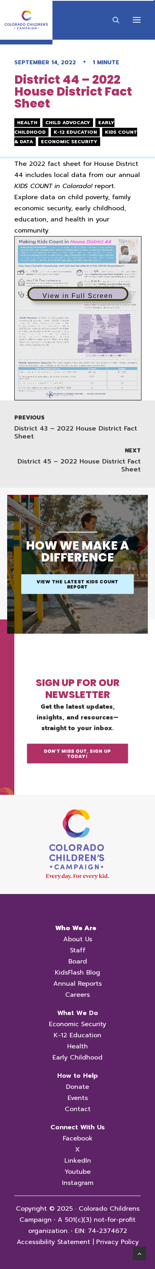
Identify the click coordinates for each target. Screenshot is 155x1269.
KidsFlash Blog (77, 972)
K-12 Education (77, 1035)
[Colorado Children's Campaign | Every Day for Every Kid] (26, 20)
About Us (77, 939)
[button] (136, 20)
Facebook (78, 1138)
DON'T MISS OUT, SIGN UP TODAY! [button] (78, 753)
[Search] (112, 19)
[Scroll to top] (139, 1253)
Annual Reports (77, 983)
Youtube (77, 1172)
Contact (78, 1109)
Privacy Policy (117, 1242)
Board (77, 961)
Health (77, 1046)
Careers (77, 995)
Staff (77, 950)
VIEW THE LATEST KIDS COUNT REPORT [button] (78, 584)
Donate (77, 1087)
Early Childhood (77, 1057)
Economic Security (77, 1024)
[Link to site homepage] (77, 844)
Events (78, 1098)
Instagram (77, 1183)
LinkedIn (77, 1160)
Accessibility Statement (53, 1242)
